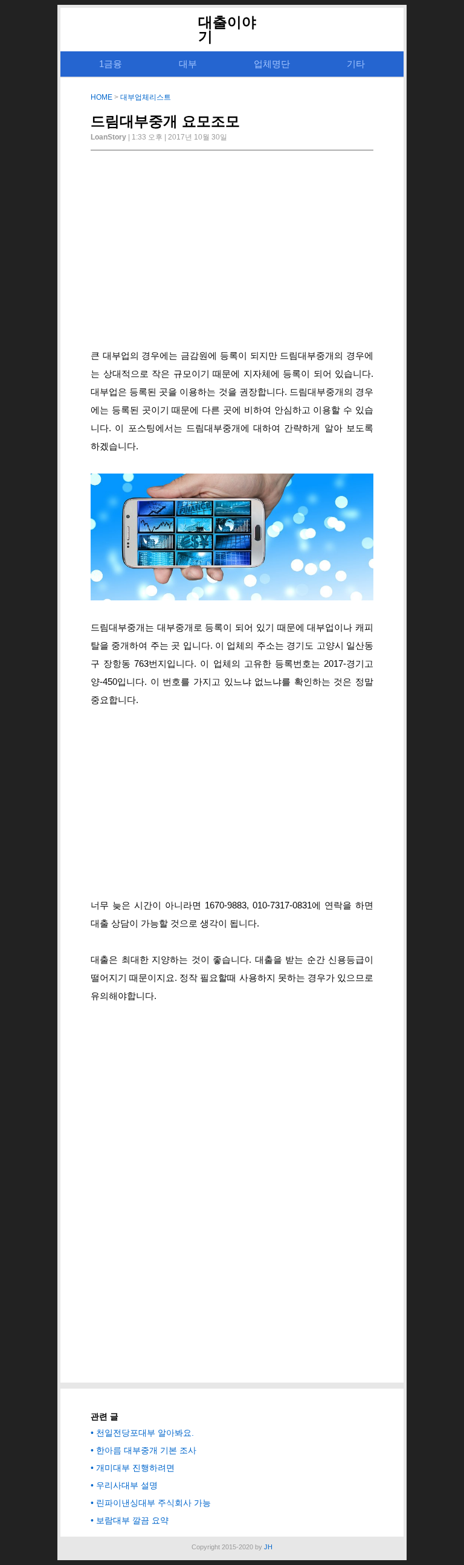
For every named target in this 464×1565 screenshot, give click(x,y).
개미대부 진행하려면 (135, 1468)
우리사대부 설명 (127, 1485)
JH (268, 1547)
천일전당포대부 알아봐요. (145, 1433)
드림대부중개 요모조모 (165, 121)
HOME (101, 97)
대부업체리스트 (145, 97)
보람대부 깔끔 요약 (132, 1520)
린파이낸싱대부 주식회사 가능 (153, 1503)
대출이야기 (227, 29)
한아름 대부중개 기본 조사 (146, 1450)
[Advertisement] (232, 253)
